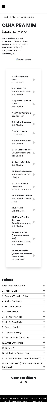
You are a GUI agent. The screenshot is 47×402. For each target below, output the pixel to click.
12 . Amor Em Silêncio (12, 342)
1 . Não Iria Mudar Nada (13, 285)
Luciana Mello (14, 31)
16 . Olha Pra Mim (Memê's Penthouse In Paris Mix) (22, 365)
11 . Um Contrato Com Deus (16, 337)
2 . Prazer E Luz (9, 290)
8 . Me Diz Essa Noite (12, 322)
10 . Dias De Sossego (12, 332)
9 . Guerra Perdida (11, 327)
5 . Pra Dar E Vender (12, 306)
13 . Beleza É (8, 348)
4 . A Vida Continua (11, 301)
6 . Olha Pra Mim (10, 311)
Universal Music (21, 41)
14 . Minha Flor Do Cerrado (15, 353)
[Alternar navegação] (3, 6)
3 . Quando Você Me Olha (15, 296)
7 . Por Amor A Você (12, 316)
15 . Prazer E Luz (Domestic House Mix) (21, 358)
